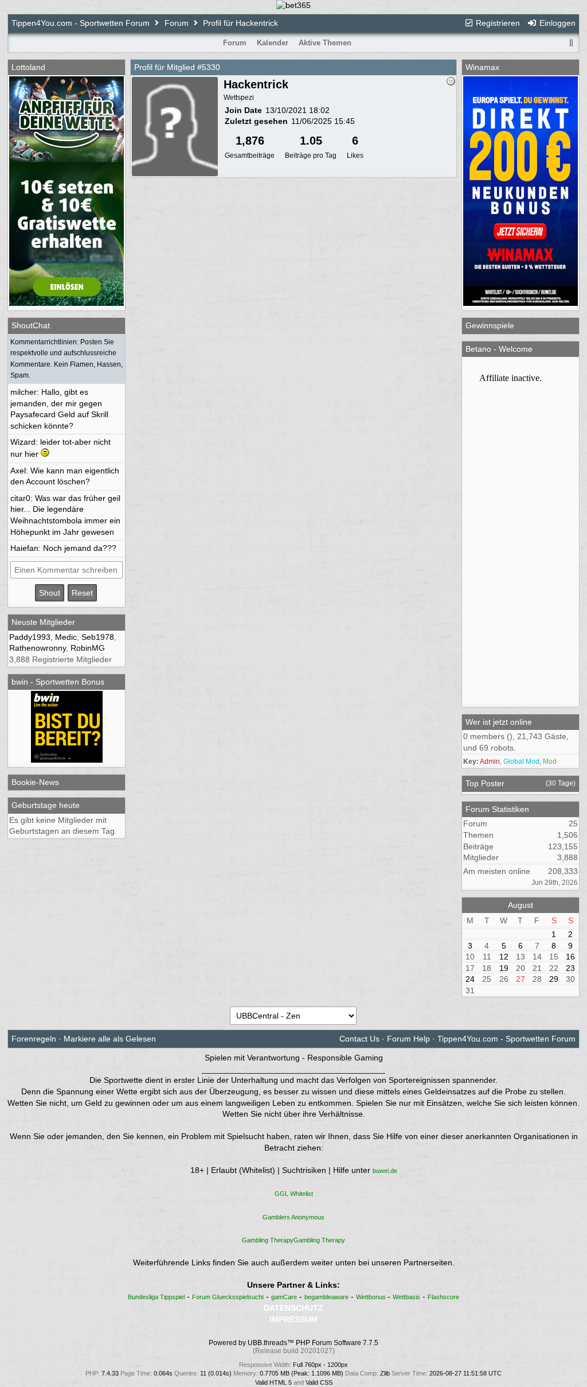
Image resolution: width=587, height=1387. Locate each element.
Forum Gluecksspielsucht (228, 1296)
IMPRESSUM (293, 1319)
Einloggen (556, 23)
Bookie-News (35, 782)
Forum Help (408, 1038)
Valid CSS (319, 1382)
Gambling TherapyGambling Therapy (293, 1240)
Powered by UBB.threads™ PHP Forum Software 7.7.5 (293, 1343)
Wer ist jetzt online (498, 721)
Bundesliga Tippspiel (156, 1296)
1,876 (250, 140)
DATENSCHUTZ (293, 1307)
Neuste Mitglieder (43, 622)
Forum (177, 23)
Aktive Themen (325, 42)
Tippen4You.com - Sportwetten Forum (80, 23)
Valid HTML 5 (273, 1382)
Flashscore (443, 1296)
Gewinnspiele (489, 325)
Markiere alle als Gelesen (110, 1038)
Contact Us (359, 1038)
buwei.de (385, 1170)
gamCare (284, 1296)
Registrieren (496, 23)
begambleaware (326, 1296)
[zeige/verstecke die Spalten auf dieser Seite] (571, 42)
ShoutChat (30, 325)
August (520, 905)
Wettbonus (372, 1296)
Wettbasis (406, 1296)
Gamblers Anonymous (293, 1217)
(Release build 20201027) (294, 1351)
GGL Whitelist (294, 1193)
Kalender (272, 42)
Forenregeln (33, 1038)
